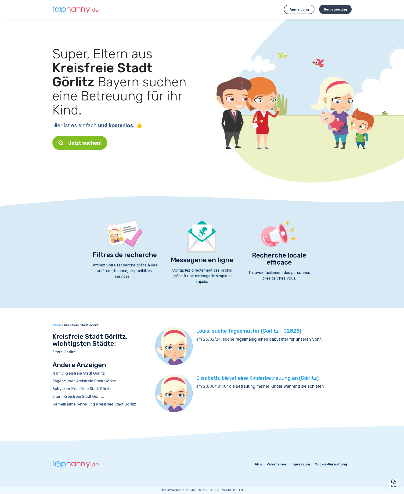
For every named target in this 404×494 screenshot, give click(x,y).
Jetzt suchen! (85, 143)
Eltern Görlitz (63, 352)
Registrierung (335, 9)
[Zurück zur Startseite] (75, 9)
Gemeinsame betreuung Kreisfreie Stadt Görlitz (94, 404)
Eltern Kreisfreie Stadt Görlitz (78, 396)
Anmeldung (299, 9)
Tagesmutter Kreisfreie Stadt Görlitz (84, 381)
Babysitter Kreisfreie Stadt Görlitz (82, 388)
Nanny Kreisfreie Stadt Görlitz (78, 373)
